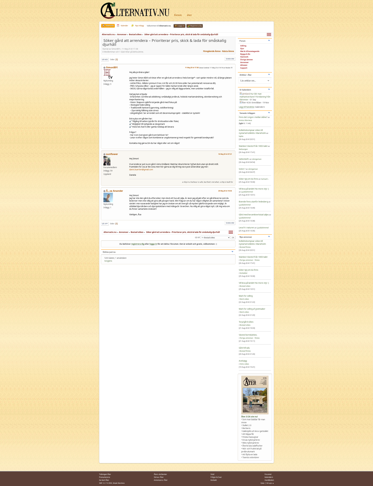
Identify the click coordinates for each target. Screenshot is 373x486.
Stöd (212, 474)
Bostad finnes (245, 247)
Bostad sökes (245, 286)
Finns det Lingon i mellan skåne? (253, 117)
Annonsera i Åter (161, 480)
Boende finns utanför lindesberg (253, 201)
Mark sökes (244, 299)
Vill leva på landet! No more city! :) (254, 188)
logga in (153, 244)
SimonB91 (112, 67)
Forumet (268, 474)
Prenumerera (104, 477)
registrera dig (137, 244)
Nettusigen (243, 149)
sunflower (112, 154)
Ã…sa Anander (114, 190)
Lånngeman (256, 159)
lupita (241, 136)
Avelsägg (243, 361)
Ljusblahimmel (247, 192)
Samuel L (264, 179)
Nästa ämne (228, 51)
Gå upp (105, 224)
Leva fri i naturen (246, 227)
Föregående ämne (212, 51)
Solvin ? (242, 169)
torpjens (108, 261)
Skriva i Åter (159, 477)
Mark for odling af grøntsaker (252, 309)
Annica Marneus (245, 120)
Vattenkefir (244, 159)
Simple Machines (119, 483)
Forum (178, 15)
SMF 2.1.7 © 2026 (105, 483)
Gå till (197, 237)
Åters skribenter (160, 474)
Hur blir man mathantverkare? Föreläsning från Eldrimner (255, 97)
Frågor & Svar (216, 477)
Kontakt (214, 480)
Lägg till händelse (246, 107)
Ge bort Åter (104, 480)
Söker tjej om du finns (249, 179)
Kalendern (269, 477)
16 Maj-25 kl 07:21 (225, 154)
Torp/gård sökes (246, 322)
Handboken (269, 480)
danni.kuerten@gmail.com (141, 169)
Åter (189, 15)
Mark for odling (246, 296)
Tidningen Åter (105, 474)
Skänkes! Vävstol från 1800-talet (253, 146)
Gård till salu (244, 348)
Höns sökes (244, 364)
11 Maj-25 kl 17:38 (192, 67)
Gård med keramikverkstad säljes (254, 214)
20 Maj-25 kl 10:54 (225, 191)
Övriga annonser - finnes (250, 260)
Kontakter (244, 273)
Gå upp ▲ (270, 483)
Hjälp (262, 483)
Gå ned (105, 59)
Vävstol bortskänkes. (248, 335)
